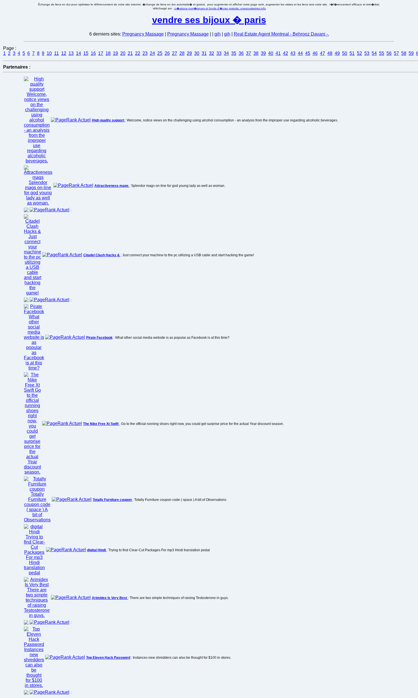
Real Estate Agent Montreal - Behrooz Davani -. (281, 34)
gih (217, 34)
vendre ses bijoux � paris (209, 20)
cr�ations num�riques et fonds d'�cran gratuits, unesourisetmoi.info (220, 8)
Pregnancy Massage (143, 34)
